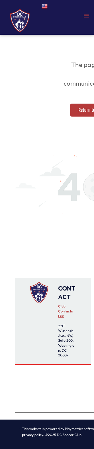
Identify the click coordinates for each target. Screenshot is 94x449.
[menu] (86, 16)
